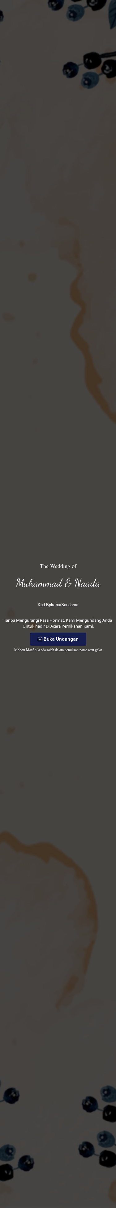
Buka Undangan (61, 639)
